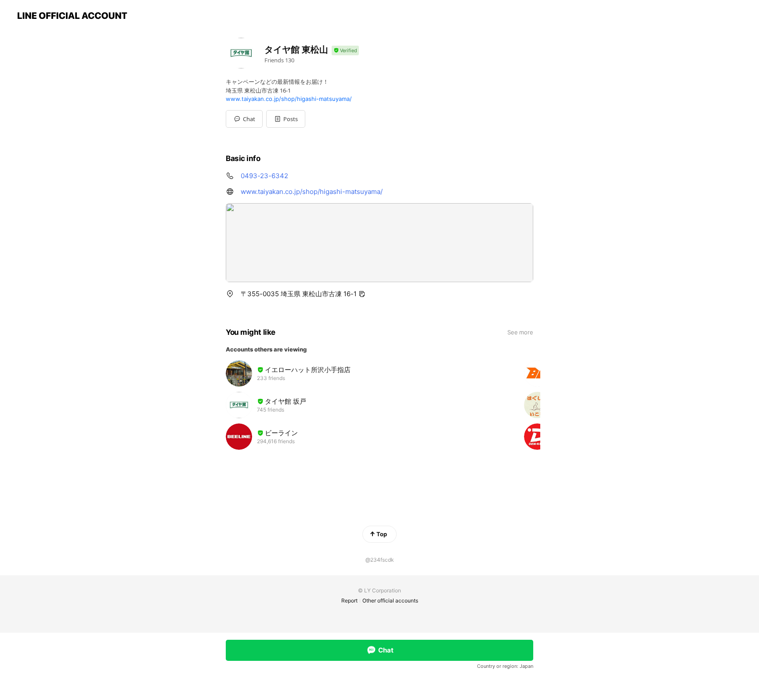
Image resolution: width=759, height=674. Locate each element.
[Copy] (362, 294)
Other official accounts (390, 600)
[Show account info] (345, 51)
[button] (285, 119)
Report (349, 600)
